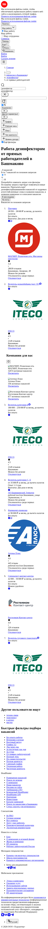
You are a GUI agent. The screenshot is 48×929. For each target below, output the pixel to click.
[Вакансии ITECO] (26, 310)
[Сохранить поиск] (3, 101)
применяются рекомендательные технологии (23, 898)
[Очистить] (5, 94)
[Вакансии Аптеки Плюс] (26, 536)
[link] (5, 47)
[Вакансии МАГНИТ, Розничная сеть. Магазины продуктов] (26, 239)
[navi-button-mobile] (3, 62)
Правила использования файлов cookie (18, 21)
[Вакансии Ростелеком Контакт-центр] (26, 603)
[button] (4, 54)
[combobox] (13, 88)
